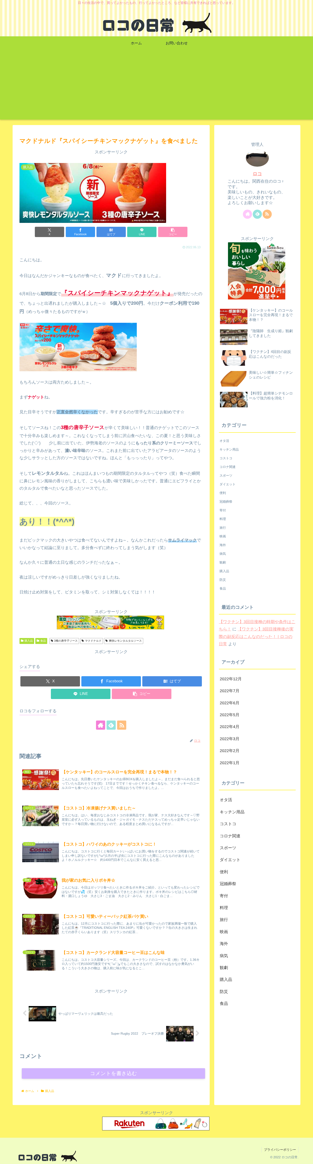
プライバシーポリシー (280, 1149)
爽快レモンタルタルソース (125, 640)
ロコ (257, 173)
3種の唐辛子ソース (66, 640)
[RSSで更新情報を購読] (121, 725)
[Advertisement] (156, 88)
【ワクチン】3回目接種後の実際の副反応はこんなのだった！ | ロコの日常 (256, 636)
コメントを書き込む (113, 1073)
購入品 (29, 640)
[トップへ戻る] (306, 1157)
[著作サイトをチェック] (100, 725)
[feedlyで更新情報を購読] (111, 725)
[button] (172, 232)
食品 (43, 640)
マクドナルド (93, 640)
